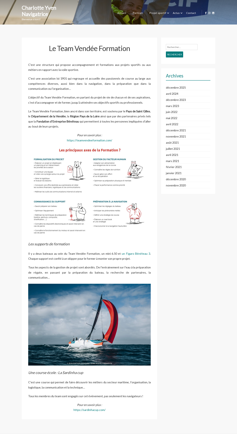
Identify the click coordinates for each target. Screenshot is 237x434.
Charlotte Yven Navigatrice (39, 11)
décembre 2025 (176, 87)
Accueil (121, 12)
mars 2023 (172, 106)
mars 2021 (172, 161)
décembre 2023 (176, 100)
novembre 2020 (176, 185)
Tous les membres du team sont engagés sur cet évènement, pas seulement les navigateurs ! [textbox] (85, 396)
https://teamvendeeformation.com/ (89, 140)
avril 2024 (172, 93)
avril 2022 (172, 124)
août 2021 (172, 142)
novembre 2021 (176, 136)
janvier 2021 (173, 173)
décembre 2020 (176, 179)
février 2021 (174, 167)
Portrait (138, 12)
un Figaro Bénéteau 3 (136, 253)
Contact (191, 12)
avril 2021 (172, 155)
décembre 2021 (176, 130)
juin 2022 (171, 112)
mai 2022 (171, 118)
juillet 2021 (173, 148)
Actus (176, 12)
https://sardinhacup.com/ (90, 410)
